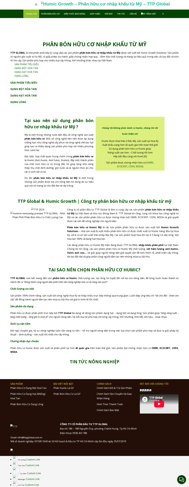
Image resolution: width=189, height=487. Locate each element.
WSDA (139, 166)
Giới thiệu (95, 13)
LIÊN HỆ (133, 13)
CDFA (132, 166)
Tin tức (121, 13)
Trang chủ (31, 13)
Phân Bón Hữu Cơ (50, 13)
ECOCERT (122, 166)
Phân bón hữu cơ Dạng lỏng (26, 404)
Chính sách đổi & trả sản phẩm (114, 388)
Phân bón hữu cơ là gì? (66, 394)
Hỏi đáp (109, 13)
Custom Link (33, 459)
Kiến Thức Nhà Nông (74, 13)
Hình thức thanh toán (110, 404)
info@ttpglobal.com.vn (29, 437)
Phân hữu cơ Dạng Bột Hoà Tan (28, 388)
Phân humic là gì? (63, 388)
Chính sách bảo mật (108, 410)
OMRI (150, 162)
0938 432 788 (79, 433)
